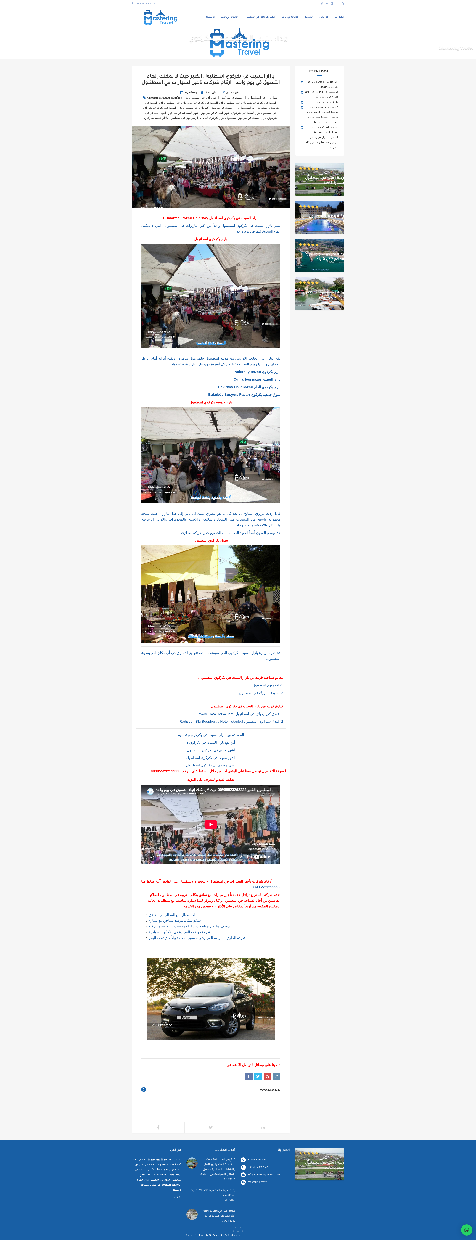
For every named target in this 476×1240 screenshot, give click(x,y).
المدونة (309, 17)
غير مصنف (232, 92)
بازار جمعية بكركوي (156, 118)
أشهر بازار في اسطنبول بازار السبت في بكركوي (224, 103)
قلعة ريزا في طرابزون (326, 102)
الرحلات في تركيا (229, 17)
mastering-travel (258, 1182)
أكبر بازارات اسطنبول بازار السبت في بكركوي (181, 108)
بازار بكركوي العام (213, 118)
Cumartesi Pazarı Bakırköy (164, 98)
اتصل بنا (339, 17)
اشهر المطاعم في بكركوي (183, 113)
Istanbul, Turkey (257, 1160)
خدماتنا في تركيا (290, 17)
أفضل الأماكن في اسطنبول (260, 17)
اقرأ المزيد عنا (173, 1197)
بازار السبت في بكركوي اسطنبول (246, 118)
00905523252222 (165, 771)
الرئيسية (210, 17)
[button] (466, 1230)
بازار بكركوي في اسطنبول (185, 118)
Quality (231, 1235)
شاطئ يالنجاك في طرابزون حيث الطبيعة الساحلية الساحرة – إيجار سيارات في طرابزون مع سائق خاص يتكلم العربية (321, 137)
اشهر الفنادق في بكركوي (215, 113)
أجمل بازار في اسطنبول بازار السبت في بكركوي (249, 98)
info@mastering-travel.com (264, 1174)
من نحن (323, 17)
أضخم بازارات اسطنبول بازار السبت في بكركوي (239, 108)
